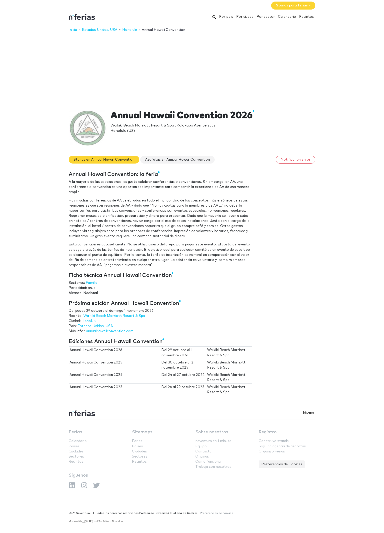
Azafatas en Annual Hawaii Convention (177, 159)
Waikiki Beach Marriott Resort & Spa (114, 316)
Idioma (308, 412)
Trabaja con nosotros (213, 466)
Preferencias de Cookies (281, 464)
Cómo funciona (208, 461)
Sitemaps (142, 432)
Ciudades (76, 451)
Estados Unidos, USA (95, 326)
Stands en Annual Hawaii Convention (104, 159)
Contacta (203, 451)
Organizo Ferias (272, 451)
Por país (226, 16)
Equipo (201, 446)
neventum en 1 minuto (213, 441)
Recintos (306, 16)
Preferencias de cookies (216, 513)
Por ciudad (245, 16)
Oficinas (202, 456)
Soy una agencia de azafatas (282, 446)
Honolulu (89, 321)
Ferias (75, 432)
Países (74, 446)
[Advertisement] (192, 68)
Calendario (287, 16)
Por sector (266, 16)
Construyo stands (274, 441)
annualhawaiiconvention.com (109, 331)
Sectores (76, 456)
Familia (91, 282)
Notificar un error (295, 159)
